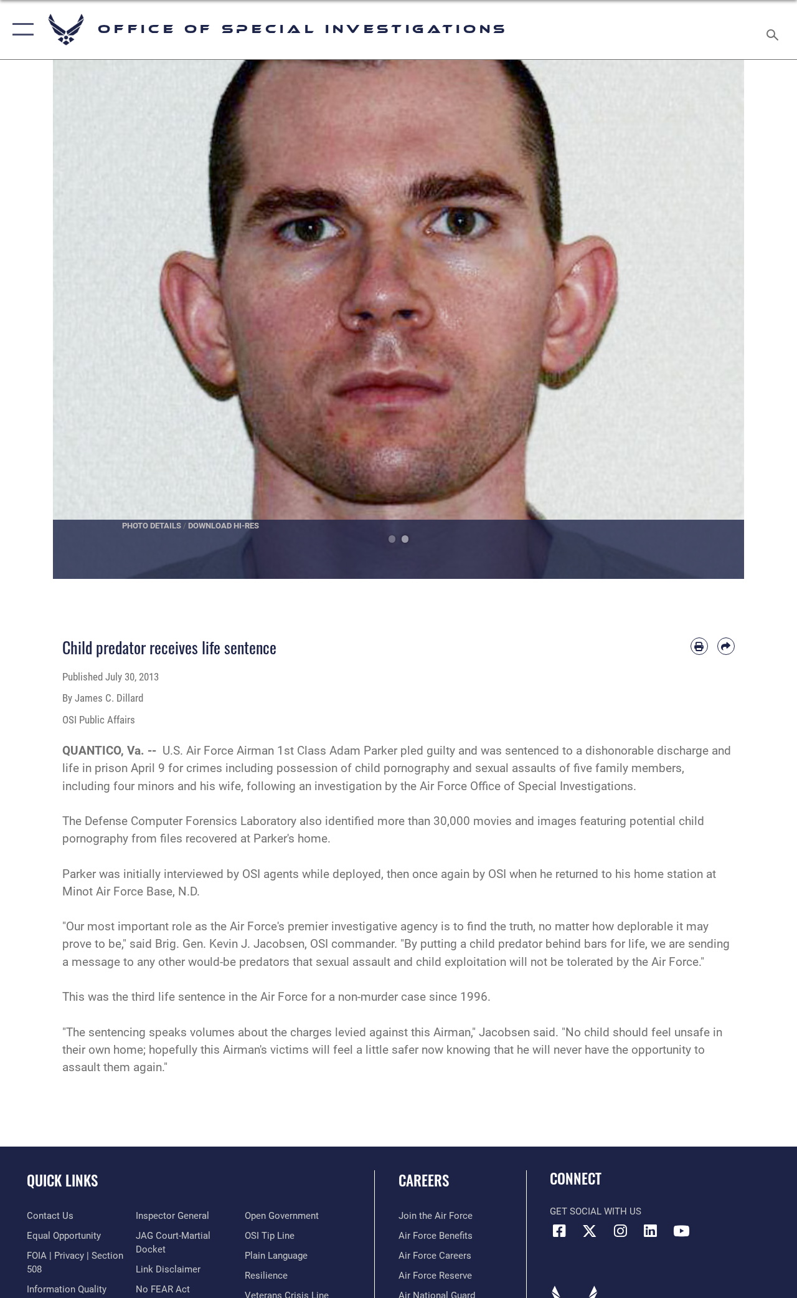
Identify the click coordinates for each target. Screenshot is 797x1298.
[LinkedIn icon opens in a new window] (650, 1230)
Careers (423, 1180)
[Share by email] (726, 646)
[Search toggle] (774, 29)
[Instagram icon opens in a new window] (620, 1230)
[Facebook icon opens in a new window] (559, 1230)
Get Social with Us (595, 1211)
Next (709, 319)
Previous (87, 319)
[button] (20, 29)
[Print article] (699, 646)
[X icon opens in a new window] (589, 1230)
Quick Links (62, 1180)
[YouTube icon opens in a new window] (681, 1230)
